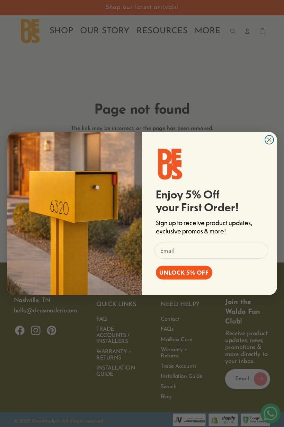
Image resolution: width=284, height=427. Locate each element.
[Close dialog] (269, 139)
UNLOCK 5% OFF (184, 272)
